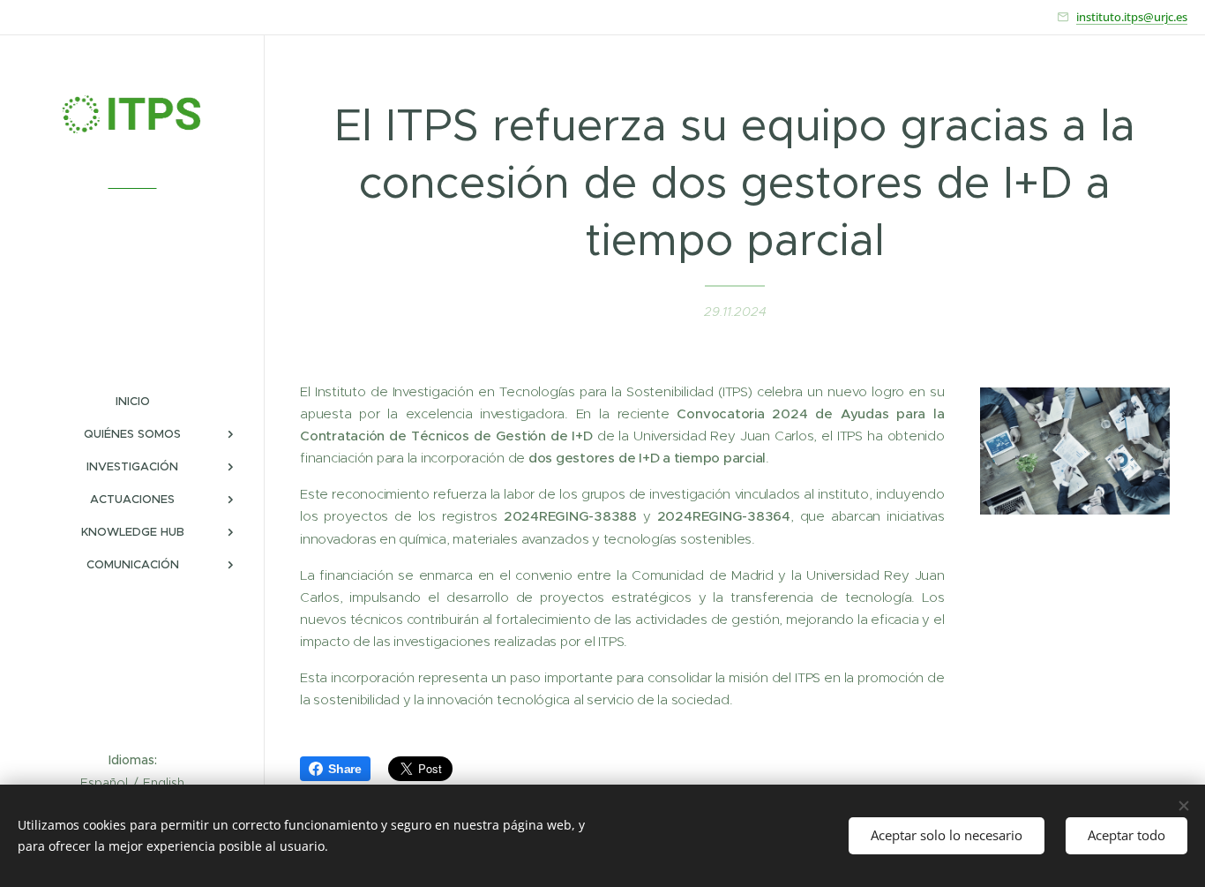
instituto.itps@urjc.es (1131, 17)
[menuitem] (132, 401)
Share (345, 769)
